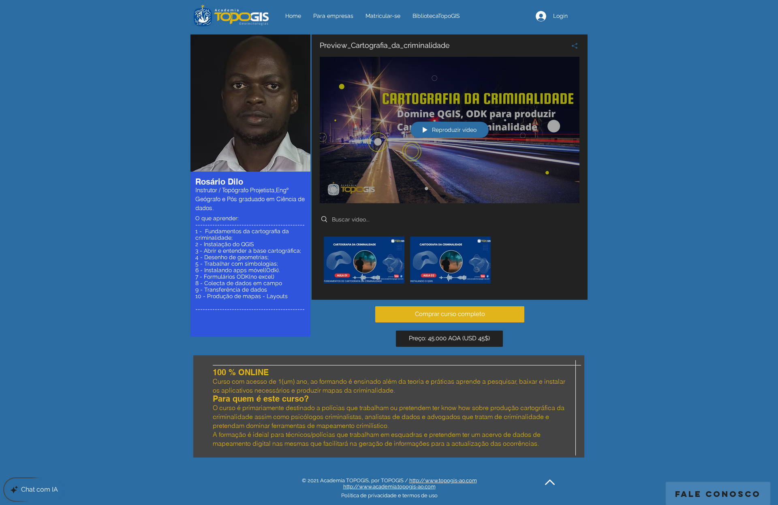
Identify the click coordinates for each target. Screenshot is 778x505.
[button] (449, 314)
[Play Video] (364, 260)
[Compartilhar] (571, 46)
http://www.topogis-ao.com (443, 480)
